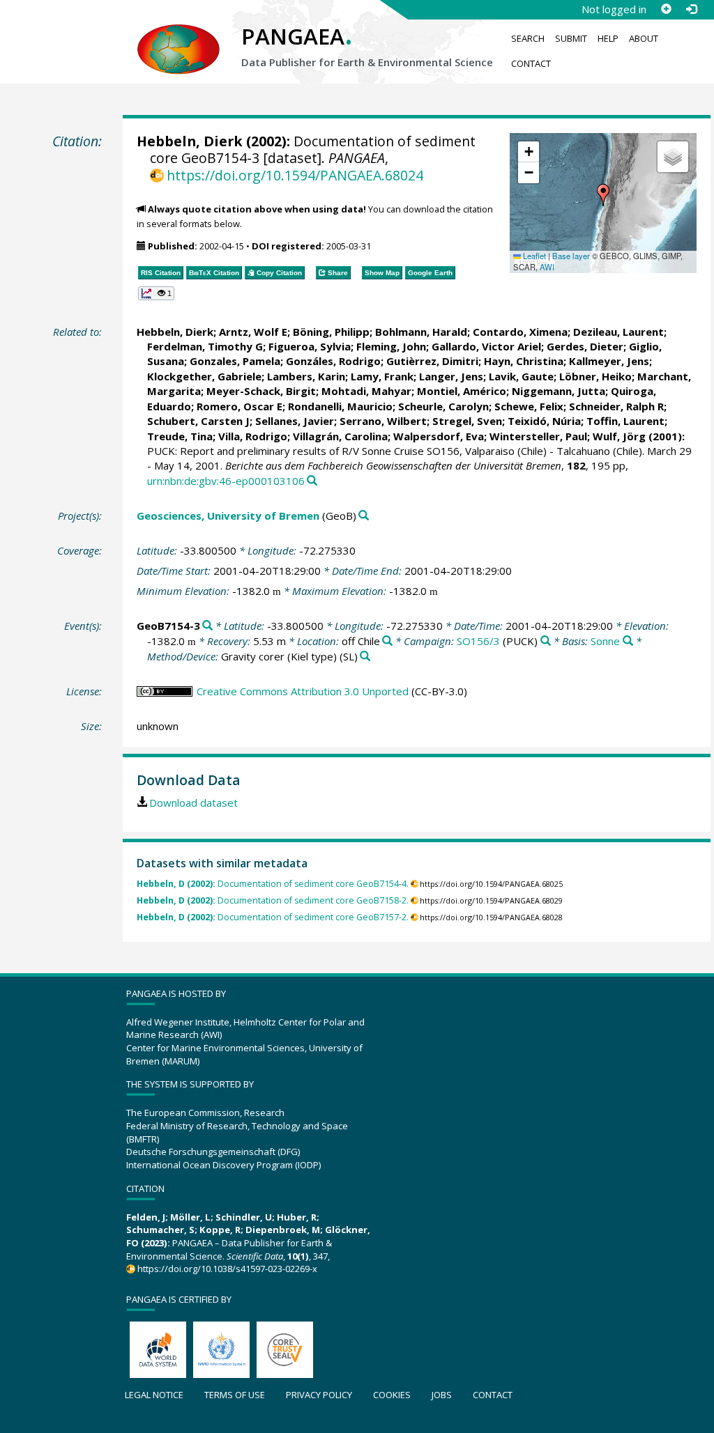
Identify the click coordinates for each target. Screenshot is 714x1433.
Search (528, 38)
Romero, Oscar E (239, 406)
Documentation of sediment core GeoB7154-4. (273, 884)
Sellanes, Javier (294, 421)
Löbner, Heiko (595, 376)
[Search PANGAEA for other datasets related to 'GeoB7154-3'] (207, 626)
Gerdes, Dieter (585, 346)
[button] (603, 195)
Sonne (605, 641)
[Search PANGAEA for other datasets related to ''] (545, 641)
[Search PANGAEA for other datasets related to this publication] (312, 481)
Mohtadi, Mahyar (366, 391)
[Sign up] (665, 9)
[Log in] (691, 9)
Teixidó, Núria (544, 421)
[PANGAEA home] (178, 35)
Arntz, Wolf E (253, 332)
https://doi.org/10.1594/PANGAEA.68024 (295, 175)
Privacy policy (319, 1394)
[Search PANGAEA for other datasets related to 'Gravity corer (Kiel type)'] (365, 656)
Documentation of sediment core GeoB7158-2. (273, 900)
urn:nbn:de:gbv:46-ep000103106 (226, 481)
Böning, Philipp (331, 332)
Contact (531, 63)
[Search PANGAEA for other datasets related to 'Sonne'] (628, 641)
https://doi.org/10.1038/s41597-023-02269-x (227, 1268)
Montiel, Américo (461, 391)
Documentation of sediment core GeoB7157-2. (273, 917)
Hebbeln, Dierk (190, 141)
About (643, 38)
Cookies (392, 1394)
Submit (571, 38)
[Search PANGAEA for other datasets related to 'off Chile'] (387, 641)
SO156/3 (478, 641)
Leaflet (533, 255)
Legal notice (154, 1394)
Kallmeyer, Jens (609, 361)
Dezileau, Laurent (618, 332)
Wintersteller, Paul (538, 436)
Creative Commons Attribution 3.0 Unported (303, 691)
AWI (547, 266)
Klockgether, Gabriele (204, 376)
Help (608, 38)
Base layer (571, 255)
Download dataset (193, 803)
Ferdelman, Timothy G (205, 346)
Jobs (442, 1394)
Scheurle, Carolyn (443, 406)
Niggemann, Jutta (558, 391)
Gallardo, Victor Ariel (486, 346)
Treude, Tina (180, 436)
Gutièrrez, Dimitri (432, 361)
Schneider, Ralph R (616, 406)
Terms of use (234, 1394)
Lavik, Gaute (521, 376)
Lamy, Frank (382, 376)
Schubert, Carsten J (198, 421)
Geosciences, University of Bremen (228, 515)
